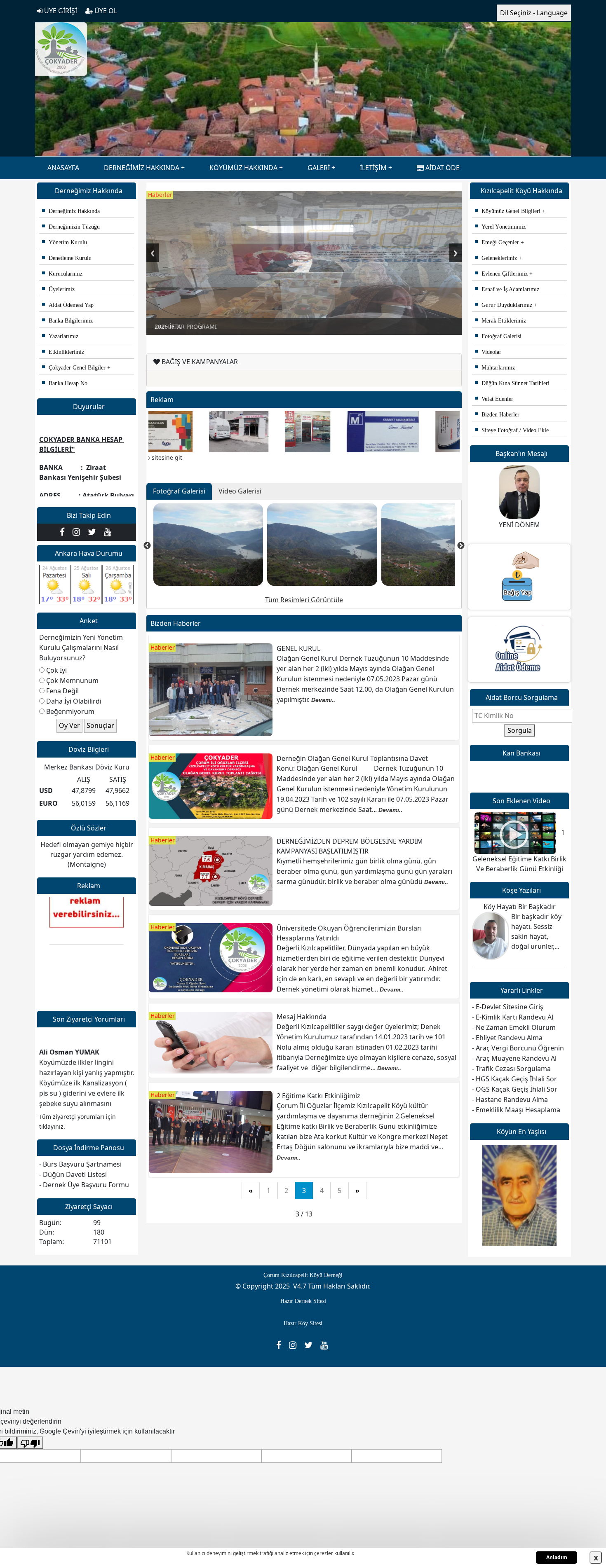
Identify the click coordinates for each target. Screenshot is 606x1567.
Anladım (556, 1557)
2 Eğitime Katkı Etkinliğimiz (318, 1095)
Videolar (488, 352)
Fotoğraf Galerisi (498, 336)
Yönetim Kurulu (64, 242)
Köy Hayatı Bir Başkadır (520, 906)
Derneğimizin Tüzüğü (71, 227)
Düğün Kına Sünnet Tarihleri (512, 383)
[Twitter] (94, 531)
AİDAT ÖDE (442, 167)
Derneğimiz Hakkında (71, 211)
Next (455, 252)
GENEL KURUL (298, 648)
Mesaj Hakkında (301, 1016)
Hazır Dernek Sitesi (303, 1301)
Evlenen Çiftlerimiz (501, 274)
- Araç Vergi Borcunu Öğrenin (518, 1047)
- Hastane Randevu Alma (510, 1099)
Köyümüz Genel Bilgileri (507, 211)
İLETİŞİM (373, 167)
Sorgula (519, 730)
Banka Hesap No (64, 383)
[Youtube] (108, 531)
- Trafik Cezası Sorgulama (511, 1068)
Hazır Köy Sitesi (303, 1323)
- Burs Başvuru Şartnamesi (80, 1164)
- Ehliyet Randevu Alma (507, 1037)
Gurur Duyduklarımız (503, 305)
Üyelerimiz (58, 289)
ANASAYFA (63, 167)
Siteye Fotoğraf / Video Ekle (512, 430)
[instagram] (78, 531)
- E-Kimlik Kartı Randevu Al (512, 1017)
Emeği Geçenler (497, 242)
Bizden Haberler (497, 415)
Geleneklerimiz (496, 258)
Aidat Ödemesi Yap (68, 305)
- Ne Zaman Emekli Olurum (514, 1027)
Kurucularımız (62, 274)
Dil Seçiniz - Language (534, 12)
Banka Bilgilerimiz (67, 321)
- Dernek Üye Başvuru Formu (84, 1184)
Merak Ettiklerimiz (500, 321)
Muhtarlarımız (495, 368)
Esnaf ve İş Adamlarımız (507, 289)
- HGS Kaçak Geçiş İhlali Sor (514, 1078)
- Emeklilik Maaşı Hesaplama (516, 1109)
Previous (152, 252)
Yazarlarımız (60, 336)
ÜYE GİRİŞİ (59, 10)
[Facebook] (64, 531)
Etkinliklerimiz (63, 352)
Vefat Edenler (494, 399)
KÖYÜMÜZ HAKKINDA (243, 167)
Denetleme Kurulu (67, 258)
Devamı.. (323, 700)
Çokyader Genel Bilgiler (74, 368)
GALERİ (319, 167)
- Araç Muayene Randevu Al (514, 1058)
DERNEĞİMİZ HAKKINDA (141, 167)
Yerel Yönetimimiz (500, 227)
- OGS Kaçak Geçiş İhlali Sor (514, 1089)
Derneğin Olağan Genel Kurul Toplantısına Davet (352, 758)
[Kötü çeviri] (30, 1442)
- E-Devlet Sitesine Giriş (507, 1006)
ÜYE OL (105, 10)
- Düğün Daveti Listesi (73, 1174)
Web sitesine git (504, 1243)
